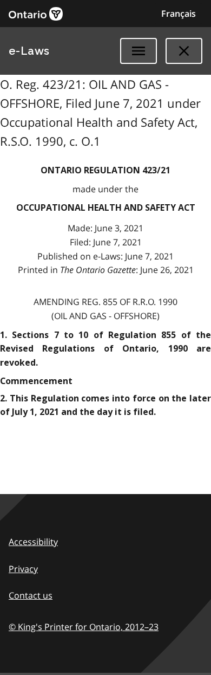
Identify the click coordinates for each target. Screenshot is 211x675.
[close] (184, 51)
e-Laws (29, 50)
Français (178, 14)
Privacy (23, 569)
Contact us (30, 595)
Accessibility (33, 542)
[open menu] (138, 51)
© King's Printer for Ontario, (84, 627)
